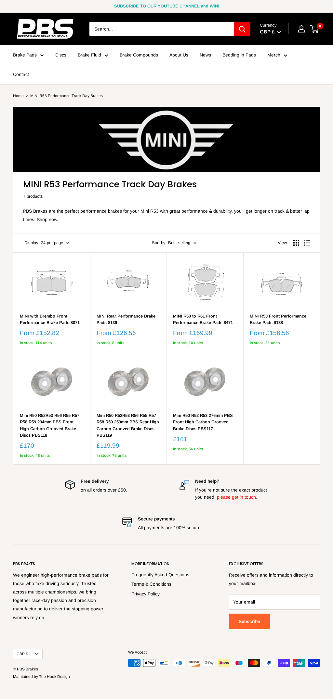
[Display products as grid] (296, 243)
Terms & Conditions (151, 584)
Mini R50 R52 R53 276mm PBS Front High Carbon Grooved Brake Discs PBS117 (203, 422)
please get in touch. (236, 497)
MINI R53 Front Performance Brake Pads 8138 (278, 319)
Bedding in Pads (239, 54)
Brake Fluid (89, 54)
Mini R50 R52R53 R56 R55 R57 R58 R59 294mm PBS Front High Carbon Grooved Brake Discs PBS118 (49, 425)
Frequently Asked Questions (160, 574)
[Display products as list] (307, 243)
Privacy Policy (145, 593)
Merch (273, 54)
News (205, 54)
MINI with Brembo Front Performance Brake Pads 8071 (50, 319)
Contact (21, 74)
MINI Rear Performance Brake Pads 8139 (126, 319)
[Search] (242, 29)
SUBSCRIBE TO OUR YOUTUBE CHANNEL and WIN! (166, 6)
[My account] (301, 28)
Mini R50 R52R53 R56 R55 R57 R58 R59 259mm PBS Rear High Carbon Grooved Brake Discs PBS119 (128, 425)
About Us (178, 54)
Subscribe (249, 621)
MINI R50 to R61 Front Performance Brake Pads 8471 (203, 319)
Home (18, 96)
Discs (60, 54)
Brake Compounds (139, 54)
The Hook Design (54, 676)
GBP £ (22, 654)
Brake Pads (25, 54)
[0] (315, 29)
